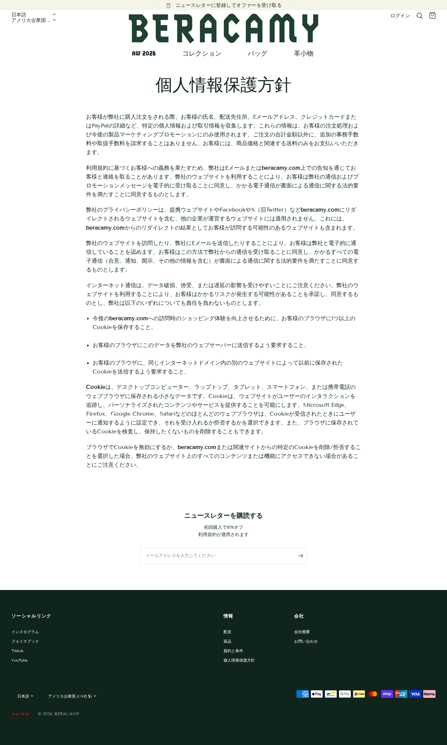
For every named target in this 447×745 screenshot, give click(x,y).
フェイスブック (25, 641)
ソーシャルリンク (31, 616)
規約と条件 (233, 650)
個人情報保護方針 (239, 660)
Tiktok (17, 650)
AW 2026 (144, 53)
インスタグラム (25, 631)
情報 (229, 616)
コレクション (202, 53)
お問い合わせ (306, 641)
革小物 (303, 53)
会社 (299, 616)
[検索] (419, 16)
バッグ (257, 53)
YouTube (19, 660)
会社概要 (302, 631)
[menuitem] (146, 53)
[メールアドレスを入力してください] (300, 556)
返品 (227, 641)
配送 (227, 631)
